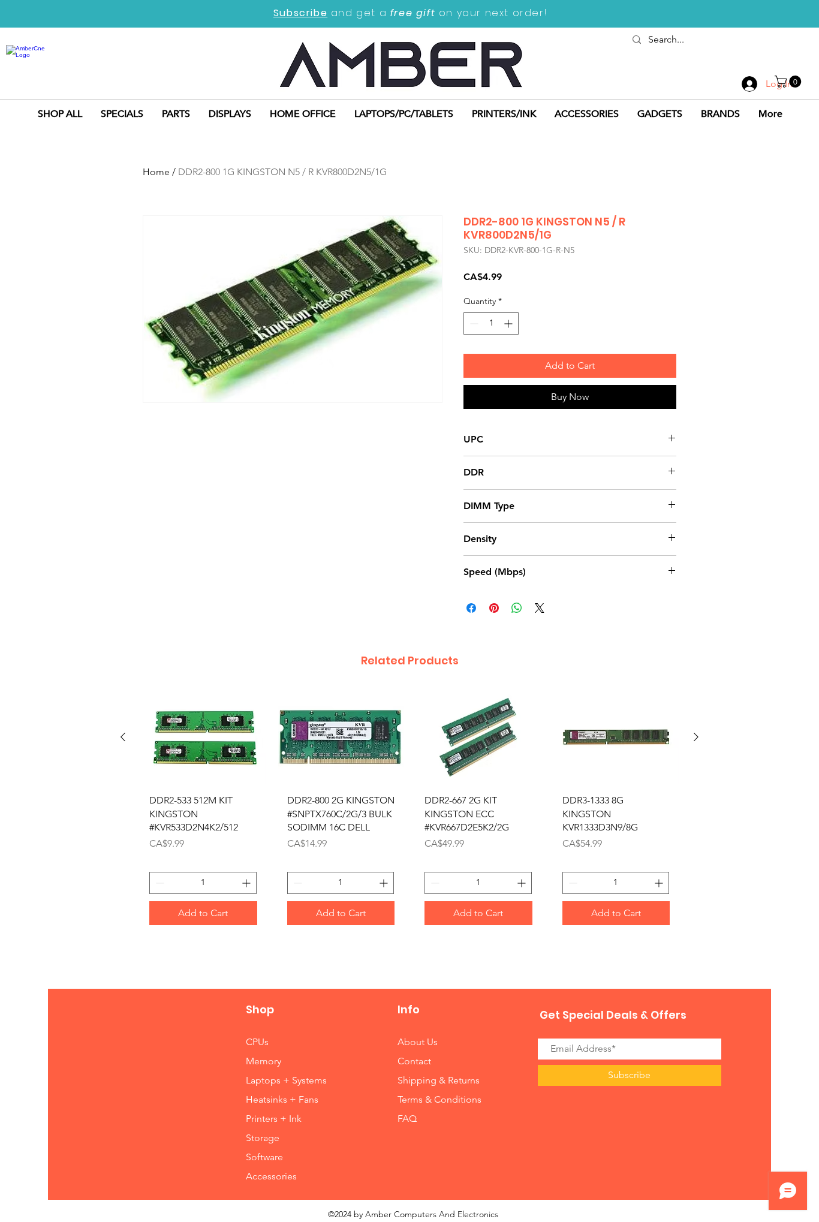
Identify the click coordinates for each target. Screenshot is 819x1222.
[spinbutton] (491, 323)
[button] (789, 82)
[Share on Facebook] (471, 608)
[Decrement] (472, 323)
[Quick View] (203, 737)
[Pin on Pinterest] (494, 608)
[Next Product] (696, 737)
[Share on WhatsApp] (517, 608)
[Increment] (509, 323)
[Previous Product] (123, 737)
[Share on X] (539, 608)
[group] (409, 812)
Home (156, 171)
